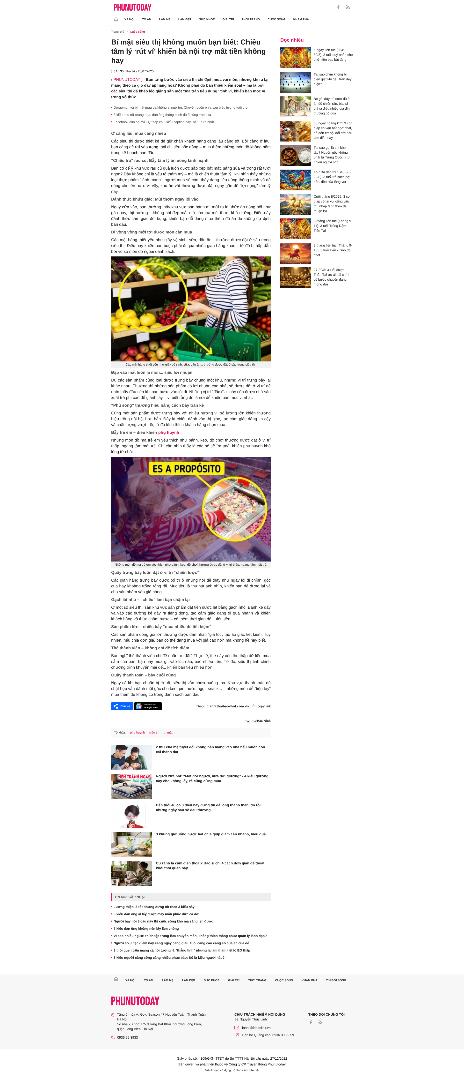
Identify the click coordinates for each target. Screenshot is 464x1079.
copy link (264, 706)
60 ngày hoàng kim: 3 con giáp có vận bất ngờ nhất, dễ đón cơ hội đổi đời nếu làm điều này (333, 130)
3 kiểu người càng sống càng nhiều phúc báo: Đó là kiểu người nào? (169, 957)
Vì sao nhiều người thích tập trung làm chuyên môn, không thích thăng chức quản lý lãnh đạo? (190, 936)
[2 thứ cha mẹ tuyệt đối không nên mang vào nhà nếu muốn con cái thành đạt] (131, 757)
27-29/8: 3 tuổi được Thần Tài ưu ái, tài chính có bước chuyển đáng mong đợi (332, 277)
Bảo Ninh (264, 721)
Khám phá (301, 19)
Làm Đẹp (184, 19)
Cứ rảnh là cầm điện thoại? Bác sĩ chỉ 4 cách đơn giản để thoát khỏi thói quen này (210, 865)
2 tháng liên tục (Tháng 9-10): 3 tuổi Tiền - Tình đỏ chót (333, 250)
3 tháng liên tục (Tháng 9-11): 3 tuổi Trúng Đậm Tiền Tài (333, 225)
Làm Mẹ (165, 19)
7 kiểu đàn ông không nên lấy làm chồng (146, 928)
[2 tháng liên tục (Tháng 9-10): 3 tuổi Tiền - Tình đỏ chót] (295, 253)
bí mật (168, 732)
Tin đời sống (336, 980)
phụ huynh (168, 432)
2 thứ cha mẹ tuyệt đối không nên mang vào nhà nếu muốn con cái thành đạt (210, 749)
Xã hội (129, 19)
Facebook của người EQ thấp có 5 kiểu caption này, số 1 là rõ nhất (164, 122)
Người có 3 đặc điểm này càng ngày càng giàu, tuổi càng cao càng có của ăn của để (181, 943)
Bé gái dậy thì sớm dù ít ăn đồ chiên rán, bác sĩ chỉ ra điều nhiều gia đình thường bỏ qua (332, 106)
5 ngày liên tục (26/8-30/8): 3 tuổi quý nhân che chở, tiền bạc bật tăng (333, 54)
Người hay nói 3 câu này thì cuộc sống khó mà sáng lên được (163, 921)
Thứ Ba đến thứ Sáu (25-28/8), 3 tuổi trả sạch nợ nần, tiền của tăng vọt (333, 177)
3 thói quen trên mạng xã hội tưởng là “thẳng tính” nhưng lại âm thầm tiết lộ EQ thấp (182, 950)
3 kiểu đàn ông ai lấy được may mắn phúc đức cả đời (156, 914)
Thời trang (251, 19)
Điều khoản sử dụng (218, 1070)
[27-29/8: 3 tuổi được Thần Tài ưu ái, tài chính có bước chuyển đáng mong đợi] (295, 277)
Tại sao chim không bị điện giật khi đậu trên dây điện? (332, 79)
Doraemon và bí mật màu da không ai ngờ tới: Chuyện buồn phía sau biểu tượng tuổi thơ (181, 107)
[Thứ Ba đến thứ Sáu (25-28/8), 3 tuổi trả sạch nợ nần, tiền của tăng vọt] (295, 180)
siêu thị (154, 732)
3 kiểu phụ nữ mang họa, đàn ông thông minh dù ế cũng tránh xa (162, 115)
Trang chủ (117, 31)
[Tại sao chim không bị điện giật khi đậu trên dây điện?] (295, 82)
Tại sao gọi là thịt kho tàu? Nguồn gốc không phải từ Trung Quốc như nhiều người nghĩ (332, 155)
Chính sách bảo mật (246, 1070)
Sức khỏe (207, 19)
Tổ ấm (147, 19)
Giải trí (228, 19)
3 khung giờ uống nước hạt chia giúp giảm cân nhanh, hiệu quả (211, 834)
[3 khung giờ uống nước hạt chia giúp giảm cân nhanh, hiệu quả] (131, 844)
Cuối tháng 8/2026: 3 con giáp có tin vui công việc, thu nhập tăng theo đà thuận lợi (332, 204)
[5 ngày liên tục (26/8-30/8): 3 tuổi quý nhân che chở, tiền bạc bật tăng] (295, 57)
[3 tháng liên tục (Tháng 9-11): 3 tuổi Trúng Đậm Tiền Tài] (295, 228)
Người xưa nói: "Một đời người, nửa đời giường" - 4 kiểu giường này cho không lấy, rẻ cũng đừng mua (212, 778)
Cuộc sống (276, 19)
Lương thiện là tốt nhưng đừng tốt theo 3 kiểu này (154, 907)
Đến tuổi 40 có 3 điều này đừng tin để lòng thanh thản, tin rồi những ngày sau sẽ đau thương (208, 807)
